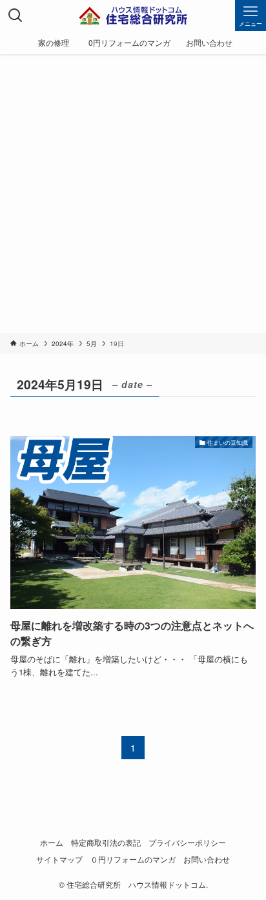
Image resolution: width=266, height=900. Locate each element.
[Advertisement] (133, 194)
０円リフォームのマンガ (133, 859)
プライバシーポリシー (187, 842)
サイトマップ (59, 859)
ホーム (51, 842)
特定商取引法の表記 (106, 842)
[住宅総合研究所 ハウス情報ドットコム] (133, 15)
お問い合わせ (206, 859)
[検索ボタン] (15, 15)
